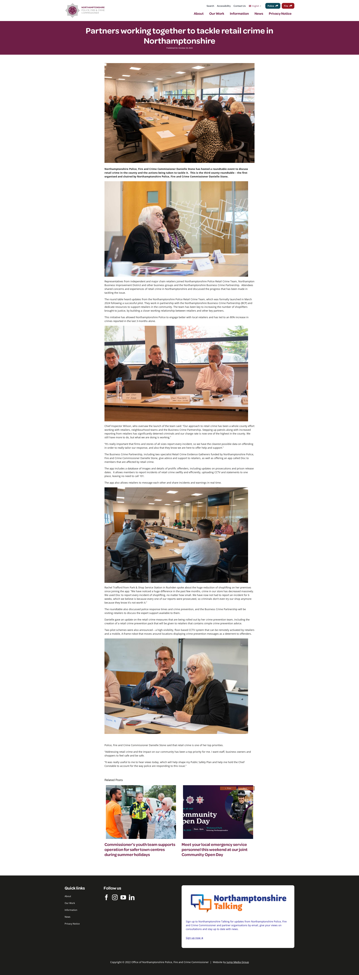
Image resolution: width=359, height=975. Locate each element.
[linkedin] (131, 897)
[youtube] (123, 897)
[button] (228, 788)
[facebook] (106, 897)
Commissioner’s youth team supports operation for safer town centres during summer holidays (139, 849)
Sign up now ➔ (194, 938)
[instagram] (115, 897)
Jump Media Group (238, 962)
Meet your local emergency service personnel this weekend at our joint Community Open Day (215, 849)
